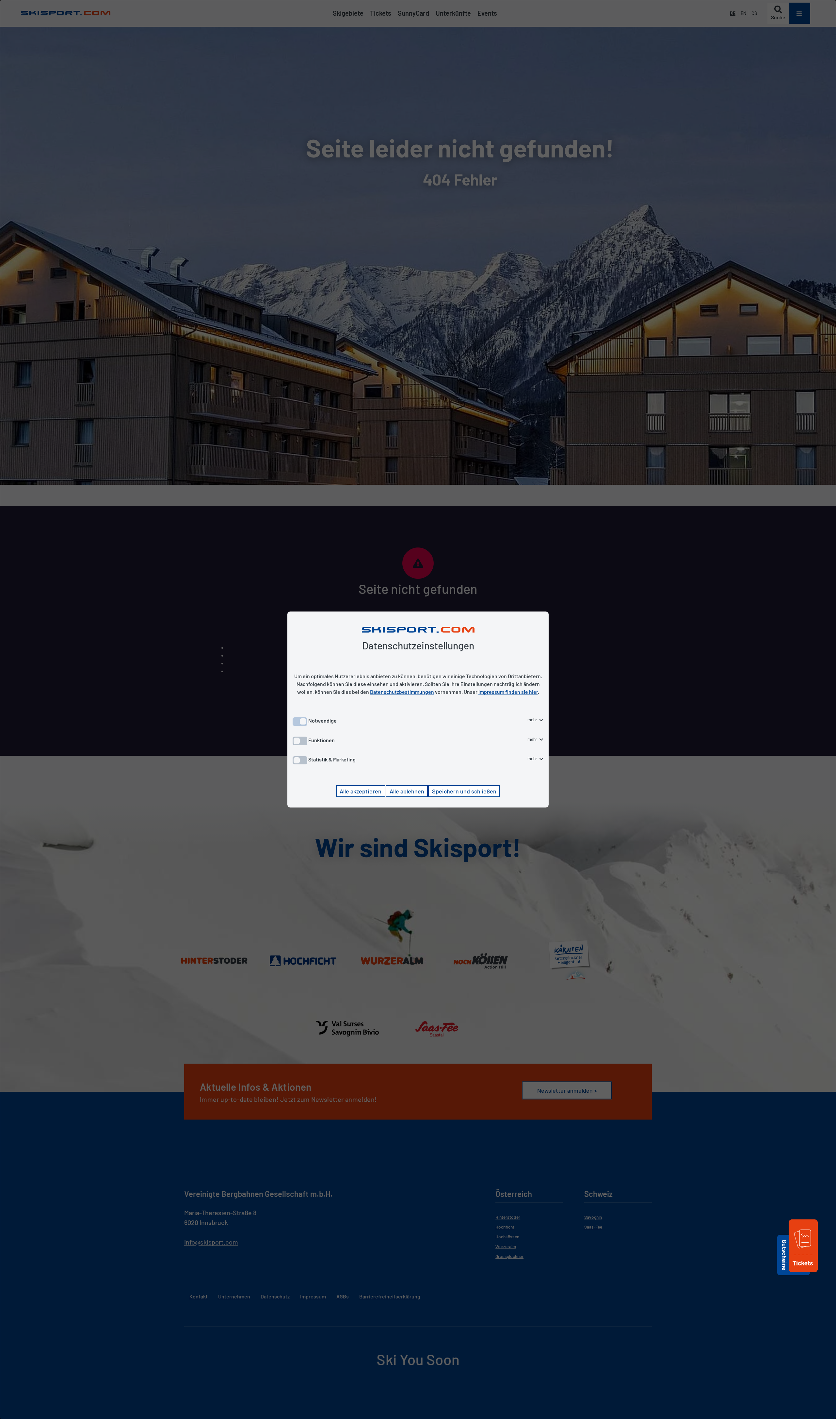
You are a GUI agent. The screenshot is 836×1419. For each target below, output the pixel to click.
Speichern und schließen (464, 791)
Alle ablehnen (407, 791)
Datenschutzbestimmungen (402, 692)
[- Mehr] (803, 1273)
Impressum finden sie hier (508, 692)
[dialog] (418, 709)
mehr (532, 719)
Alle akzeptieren (360, 791)
